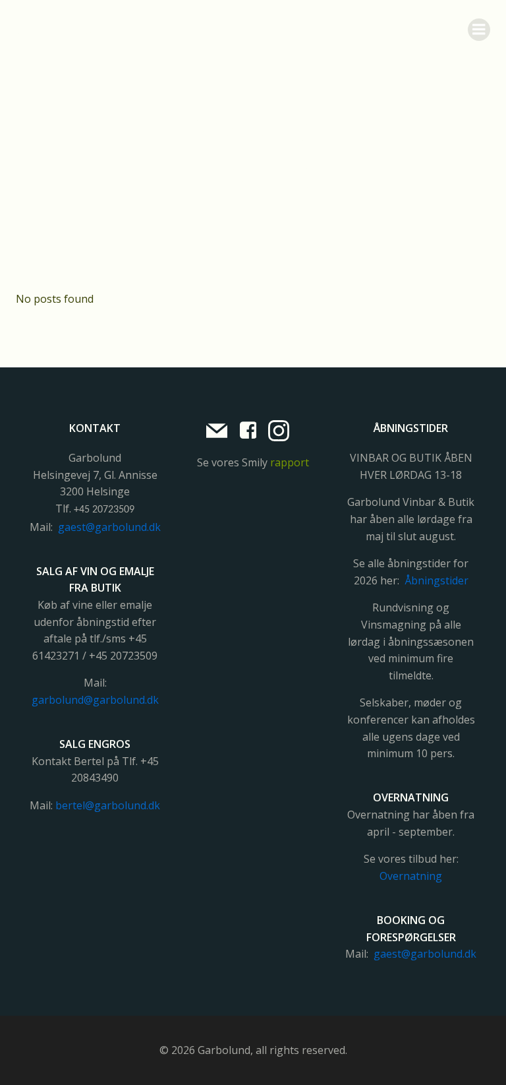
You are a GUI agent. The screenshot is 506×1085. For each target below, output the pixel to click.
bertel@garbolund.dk (107, 805)
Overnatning (411, 876)
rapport (289, 462)
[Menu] (479, 29)
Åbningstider (436, 580)
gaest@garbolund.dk (109, 527)
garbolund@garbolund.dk (95, 700)
